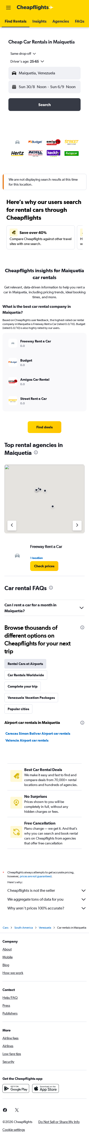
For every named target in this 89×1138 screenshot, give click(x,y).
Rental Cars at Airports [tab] (25, 664)
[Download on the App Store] (45, 1088)
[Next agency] (77, 525)
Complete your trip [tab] (23, 686)
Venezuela (45, 927)
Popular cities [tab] (18, 709)
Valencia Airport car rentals (26, 740)
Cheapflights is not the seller (31, 890)
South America (23, 927)
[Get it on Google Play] (15, 1088)
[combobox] (23, 53)
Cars (5, 927)
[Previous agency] (11, 525)
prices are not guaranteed (35, 876)
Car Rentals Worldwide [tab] (26, 675)
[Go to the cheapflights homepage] (35, 7)
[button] (8, 7)
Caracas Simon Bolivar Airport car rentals (37, 733)
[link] (44, 427)
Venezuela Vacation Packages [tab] (31, 698)
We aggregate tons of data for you (35, 899)
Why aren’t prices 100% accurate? (35, 908)
